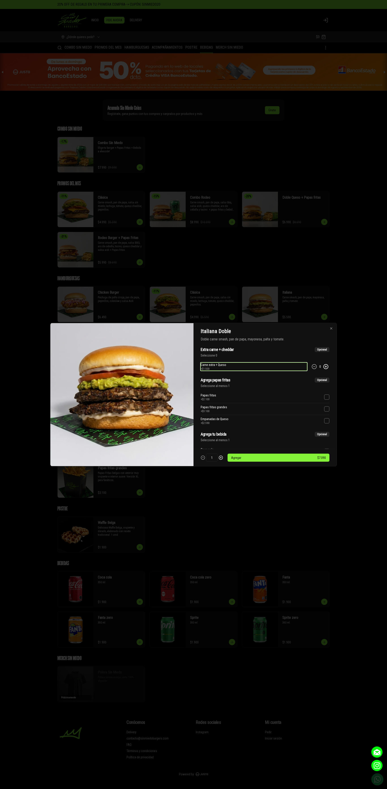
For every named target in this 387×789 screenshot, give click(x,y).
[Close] (331, 328)
